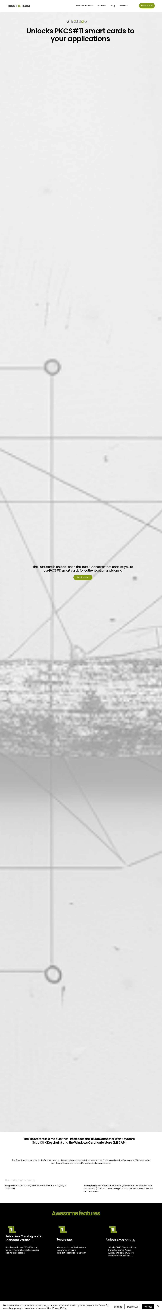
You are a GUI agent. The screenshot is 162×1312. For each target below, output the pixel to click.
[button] (102, 6)
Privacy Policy (59, 1308)
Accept (148, 1306)
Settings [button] (118, 1306)
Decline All (132, 1306)
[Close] (158, 1306)
